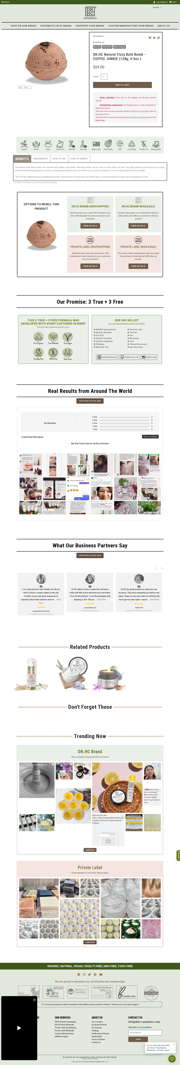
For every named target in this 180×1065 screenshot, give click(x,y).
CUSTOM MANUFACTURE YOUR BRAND (131, 25)
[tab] (26, 159)
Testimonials (97, 1036)
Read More (52, 599)
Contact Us (96, 1042)
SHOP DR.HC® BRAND (23, 25)
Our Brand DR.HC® (99, 1025)
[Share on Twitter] (154, 37)
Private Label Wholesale (64, 1031)
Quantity (95, 77)
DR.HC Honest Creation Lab (94, 1062)
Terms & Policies (98, 1039)
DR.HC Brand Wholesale (64, 1025)
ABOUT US (164, 25)
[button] (157, 7)
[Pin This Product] (158, 37)
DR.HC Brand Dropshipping (65, 1022)
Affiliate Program (61, 1036)
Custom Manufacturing (64, 1033)
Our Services (97, 1028)
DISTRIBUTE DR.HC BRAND (56, 25)
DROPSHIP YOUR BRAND (90, 25)
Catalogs (95, 1031)
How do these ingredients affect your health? (126, 324)
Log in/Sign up (161, 2)
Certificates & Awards (100, 1033)
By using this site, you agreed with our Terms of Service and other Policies (90, 1057)
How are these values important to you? (53, 327)
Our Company (97, 1022)
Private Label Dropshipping (65, 1028)
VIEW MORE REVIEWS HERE (90, 401)
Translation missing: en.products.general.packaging (38, 182)
